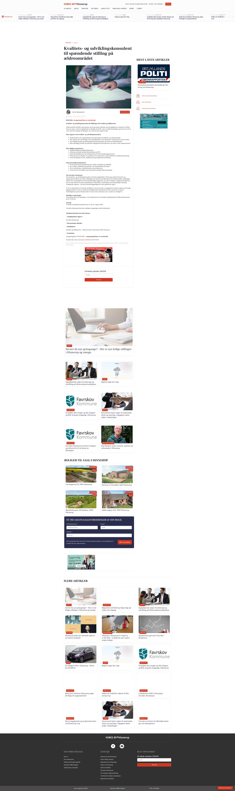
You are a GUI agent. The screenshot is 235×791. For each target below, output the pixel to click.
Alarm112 (67, 8)
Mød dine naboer (119, 8)
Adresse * (69, 532)
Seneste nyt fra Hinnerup (108, 757)
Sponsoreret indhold (107, 779)
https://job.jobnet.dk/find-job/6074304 (86, 240)
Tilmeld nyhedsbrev (225, 788)
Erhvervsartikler (106, 768)
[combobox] (67, 535)
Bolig (76, 8)
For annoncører (69, 759)
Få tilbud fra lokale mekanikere (111, 776)
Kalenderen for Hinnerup (109, 762)
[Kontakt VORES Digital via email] (122, 746)
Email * (103, 524)
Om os (66, 757)
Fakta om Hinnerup (107, 765)
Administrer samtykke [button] (71, 768)
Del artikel (124, 112)
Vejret (139, 8)
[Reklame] (98, 254)
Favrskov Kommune (107, 770)
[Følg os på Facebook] (113, 746)
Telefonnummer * (72, 524)
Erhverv (85, 8)
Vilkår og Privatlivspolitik (72, 762)
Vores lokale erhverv (107, 759)
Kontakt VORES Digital (71, 765)
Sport (131, 8)
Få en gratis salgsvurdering (109, 773)
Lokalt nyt (105, 8)
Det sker (94, 8)
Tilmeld (168, 4)
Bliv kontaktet (124, 542)
